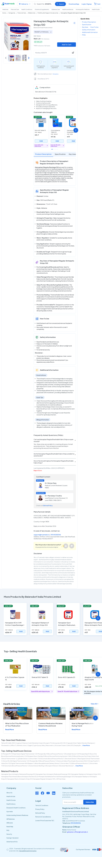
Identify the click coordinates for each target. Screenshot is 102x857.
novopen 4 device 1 (52, 766)
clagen (29, 745)
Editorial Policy (48, 505)
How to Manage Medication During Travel (83, 724)
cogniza (18, 743)
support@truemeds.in (41, 535)
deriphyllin (77, 745)
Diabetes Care (56, 9)
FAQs (84, 35)
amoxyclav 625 (57, 743)
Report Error (38, 470)
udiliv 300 (11, 743)
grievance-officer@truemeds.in (77, 832)
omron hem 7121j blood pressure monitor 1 (75, 763)
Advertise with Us (12, 842)
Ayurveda (9, 811)
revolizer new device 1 (66, 766)
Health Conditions (26, 9)
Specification (60, 154)
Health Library (10, 804)
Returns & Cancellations (43, 817)
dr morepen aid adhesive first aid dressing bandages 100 (55, 776)
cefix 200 (70, 745)
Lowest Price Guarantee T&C (44, 820)
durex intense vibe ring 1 (37, 766)
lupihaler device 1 (22, 758)
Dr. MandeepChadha (53, 496)
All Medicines (10, 819)
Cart (98, 4)
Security (9, 834)
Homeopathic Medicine (82, 9)
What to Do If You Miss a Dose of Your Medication (17, 724)
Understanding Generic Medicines (17, 815)
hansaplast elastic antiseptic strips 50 (19, 779)
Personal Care (15, 9)
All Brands (9, 823)
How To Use (94, 27)
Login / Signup (87, 4)
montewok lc (5, 745)
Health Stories (11, 800)
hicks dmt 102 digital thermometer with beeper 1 (17, 763)
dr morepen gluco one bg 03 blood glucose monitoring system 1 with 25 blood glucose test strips (58, 756)
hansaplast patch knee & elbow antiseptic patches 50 (18, 776)
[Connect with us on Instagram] (37, 793)
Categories (11, 13)
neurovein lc (50, 745)
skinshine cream (37, 743)
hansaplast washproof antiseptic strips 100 (85, 774)
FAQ (7, 830)
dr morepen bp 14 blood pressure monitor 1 (50, 754)
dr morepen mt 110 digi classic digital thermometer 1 (18, 754)
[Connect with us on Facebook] (42, 793)
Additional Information (90, 32)
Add (41, 141)
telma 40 (4, 743)
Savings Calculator (12, 838)
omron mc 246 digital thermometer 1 (15, 761)
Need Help (9, 826)
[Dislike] (71, 545)
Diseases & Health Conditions (16, 808)
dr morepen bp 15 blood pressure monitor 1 (42, 761)
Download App (74, 4)
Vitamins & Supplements (42, 9)
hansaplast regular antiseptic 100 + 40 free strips (49, 779)
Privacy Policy (39, 809)
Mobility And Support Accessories (48, 13)
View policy (56, 74)
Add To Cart (66, 45)
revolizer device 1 (71, 758)
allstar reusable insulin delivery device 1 (47, 763)
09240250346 (56, 535)
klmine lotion (21, 745)
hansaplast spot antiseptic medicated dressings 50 (18, 774)
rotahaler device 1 (71, 754)
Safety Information (88, 30)
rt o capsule (68, 743)
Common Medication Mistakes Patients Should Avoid (50, 724)
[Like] (65, 545)
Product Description (43, 154)
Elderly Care (31, 13)
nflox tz (13, 745)
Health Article (10, 796)
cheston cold (26, 743)
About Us (9, 793)
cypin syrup (37, 745)
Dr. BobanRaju (50, 483)
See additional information (27, 851)
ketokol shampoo (88, 743)
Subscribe (90, 802)
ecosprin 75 (48, 743)
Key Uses (72, 154)
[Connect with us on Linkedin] (53, 793)
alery (43, 745)
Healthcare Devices (67, 9)
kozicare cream (60, 745)
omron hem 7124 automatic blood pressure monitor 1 (46, 758)
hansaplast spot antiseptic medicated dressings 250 (53, 774)
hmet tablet (77, 743)
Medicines (5, 9)
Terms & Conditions (41, 805)
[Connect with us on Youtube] (48, 793)
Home (4, 13)
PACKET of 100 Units (42, 32)
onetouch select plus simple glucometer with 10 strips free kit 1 (78, 761)
